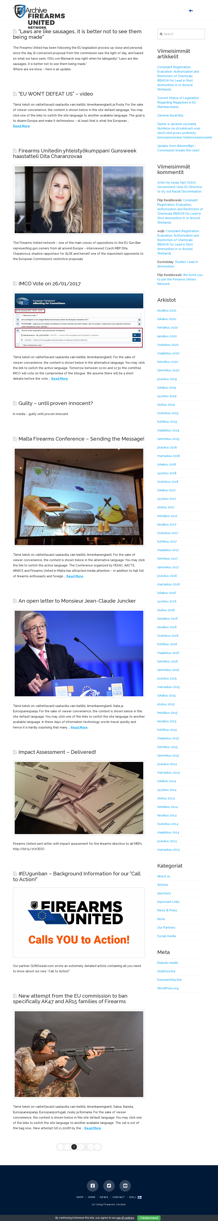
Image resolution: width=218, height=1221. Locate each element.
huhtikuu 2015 (167, 729)
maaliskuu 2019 (168, 430)
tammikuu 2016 (168, 670)
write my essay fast (171, 182)
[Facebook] (92, 1186)
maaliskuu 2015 (168, 738)
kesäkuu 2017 (166, 524)
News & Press (167, 910)
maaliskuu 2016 (168, 653)
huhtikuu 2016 (167, 644)
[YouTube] (125, 1186)
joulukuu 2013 (167, 841)
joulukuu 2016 (167, 575)
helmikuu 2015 (167, 747)
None (161, 919)
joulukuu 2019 (167, 379)
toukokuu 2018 (167, 481)
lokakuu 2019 (166, 387)
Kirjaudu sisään (167, 962)
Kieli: (133, 1197)
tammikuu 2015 (168, 755)
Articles (162, 884)
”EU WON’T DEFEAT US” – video (56, 94)
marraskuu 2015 (168, 687)
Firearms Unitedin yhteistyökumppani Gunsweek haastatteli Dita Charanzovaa (74, 153)
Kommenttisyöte (169, 979)
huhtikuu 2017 (167, 541)
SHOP (79, 1197)
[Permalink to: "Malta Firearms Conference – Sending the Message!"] (79, 497)
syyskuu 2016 (166, 601)
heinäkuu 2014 (167, 807)
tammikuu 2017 (168, 567)
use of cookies (125, 1217)
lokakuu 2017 (166, 490)
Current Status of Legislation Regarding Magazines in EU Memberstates (178, 102)
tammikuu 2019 (168, 439)
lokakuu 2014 (166, 781)
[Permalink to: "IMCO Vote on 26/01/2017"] (79, 320)
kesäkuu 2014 (167, 815)
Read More (21, 126)
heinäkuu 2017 (167, 516)
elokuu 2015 (166, 704)
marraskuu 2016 (168, 584)
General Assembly (170, 115)
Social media (166, 936)
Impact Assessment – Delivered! (57, 752)
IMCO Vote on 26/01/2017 (50, 284)
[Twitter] (109, 1186)
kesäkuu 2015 (166, 721)
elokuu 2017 (165, 507)
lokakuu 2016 (166, 593)
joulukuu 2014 (167, 764)
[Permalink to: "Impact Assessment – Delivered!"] (79, 798)
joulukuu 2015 (167, 678)
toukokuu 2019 (167, 413)
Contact (119, 1197)
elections (164, 893)
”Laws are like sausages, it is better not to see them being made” (77, 34)
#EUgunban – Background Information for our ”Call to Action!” (76, 876)
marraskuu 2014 (168, 772)
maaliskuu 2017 (168, 550)
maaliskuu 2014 (168, 832)
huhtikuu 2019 (167, 421)
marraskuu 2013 (168, 849)
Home (92, 1197)
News (104, 1197)
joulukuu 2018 (167, 447)
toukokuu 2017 (167, 533)
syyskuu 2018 (166, 473)
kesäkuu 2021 (166, 310)
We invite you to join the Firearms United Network (180, 279)
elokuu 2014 (166, 798)
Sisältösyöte (166, 971)
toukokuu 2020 (168, 344)
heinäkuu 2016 (167, 618)
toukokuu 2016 (167, 635)
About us (163, 876)
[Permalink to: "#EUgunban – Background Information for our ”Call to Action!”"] (79, 922)
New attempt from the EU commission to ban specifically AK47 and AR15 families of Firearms (70, 998)
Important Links (168, 902)
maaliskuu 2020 (168, 353)
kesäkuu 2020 (167, 336)
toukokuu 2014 (167, 824)
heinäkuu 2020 (167, 327)
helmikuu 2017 (167, 558)
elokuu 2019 (166, 404)
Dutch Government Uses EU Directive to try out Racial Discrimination (179, 187)
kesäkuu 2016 (167, 627)
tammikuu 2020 (168, 370)
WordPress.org (168, 988)
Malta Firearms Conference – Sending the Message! (81, 439)
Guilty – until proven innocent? (56, 403)
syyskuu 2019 (166, 396)
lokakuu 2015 (166, 695)
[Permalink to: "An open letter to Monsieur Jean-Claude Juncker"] (79, 653)
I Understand (149, 1218)
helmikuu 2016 (167, 661)
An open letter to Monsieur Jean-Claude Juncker (77, 601)
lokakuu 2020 (166, 319)
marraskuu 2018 (168, 456)
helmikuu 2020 (167, 361)
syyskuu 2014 (166, 789)
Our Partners (166, 927)
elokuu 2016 (166, 610)
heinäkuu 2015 (167, 712)
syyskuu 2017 (166, 498)
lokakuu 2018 (166, 464)
